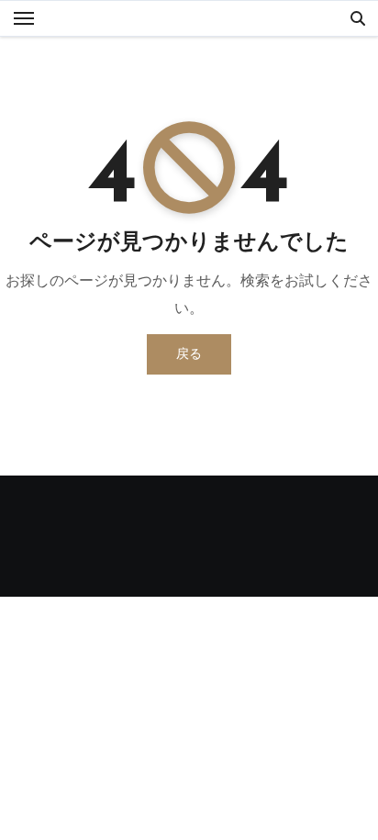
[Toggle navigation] (24, 18)
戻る (189, 354)
